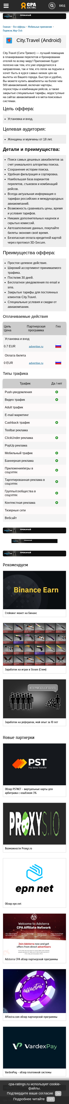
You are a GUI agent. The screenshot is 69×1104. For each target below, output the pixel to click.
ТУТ (50, 1099)
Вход (62, 5)
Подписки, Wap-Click (12, 30)
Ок (58, 1093)
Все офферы (19, 26)
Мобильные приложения (40, 26)
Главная (7, 26)
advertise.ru (36, 346)
